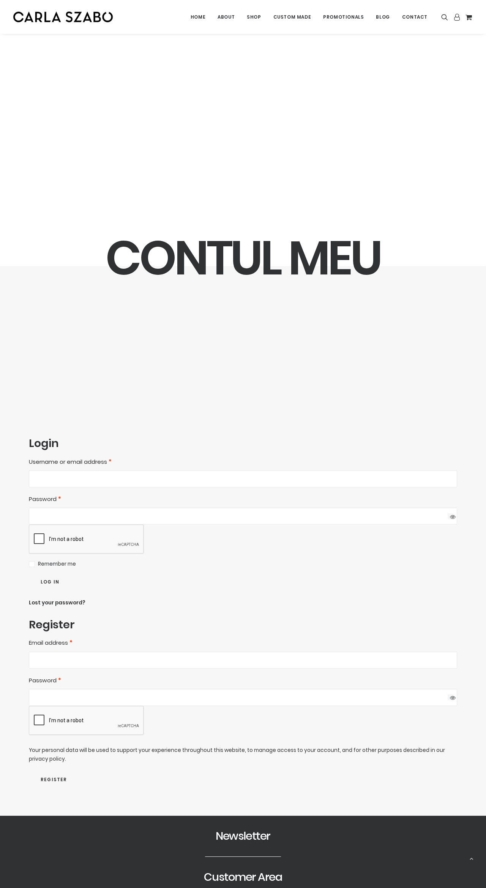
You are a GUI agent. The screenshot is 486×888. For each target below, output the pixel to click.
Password (45, 499)
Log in (50, 582)
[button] (446, 17)
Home (198, 17)
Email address (51, 643)
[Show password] (450, 516)
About (226, 17)
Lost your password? (57, 602)
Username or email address (70, 462)
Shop (254, 17)
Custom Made (292, 17)
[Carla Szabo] (63, 17)
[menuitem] (198, 17)
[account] (457, 17)
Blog (383, 17)
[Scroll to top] (471, 858)
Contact (415, 17)
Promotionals (343, 17)
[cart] (468, 17)
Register (54, 779)
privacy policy (47, 759)
